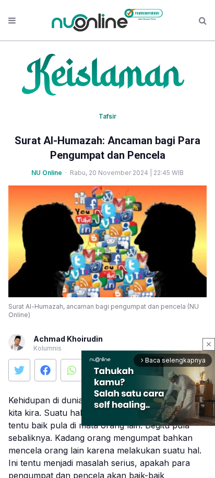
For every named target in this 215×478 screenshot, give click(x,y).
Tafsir (107, 116)
